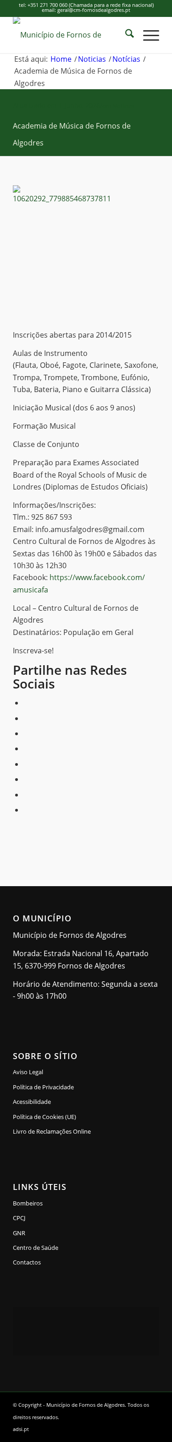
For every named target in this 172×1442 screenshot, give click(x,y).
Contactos (27, 1262)
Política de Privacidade (43, 1087)
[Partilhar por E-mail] (26, 810)
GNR (19, 1233)
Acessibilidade (32, 1102)
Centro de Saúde (35, 1247)
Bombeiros (28, 1203)
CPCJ (19, 1218)
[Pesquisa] (125, 34)
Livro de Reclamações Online (81, 1131)
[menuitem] (125, 34)
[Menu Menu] (146, 34)
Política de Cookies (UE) (44, 1117)
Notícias (123, 106)
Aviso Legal (28, 1072)
